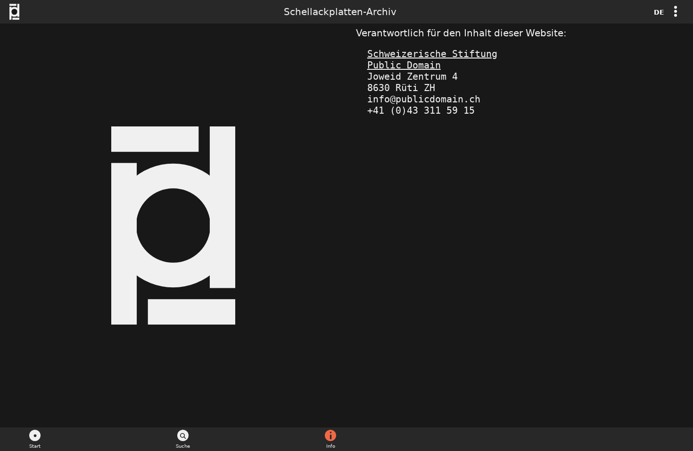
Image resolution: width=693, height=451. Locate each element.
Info (330, 446)
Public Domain (404, 65)
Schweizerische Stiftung (432, 53)
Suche (183, 446)
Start (35, 446)
